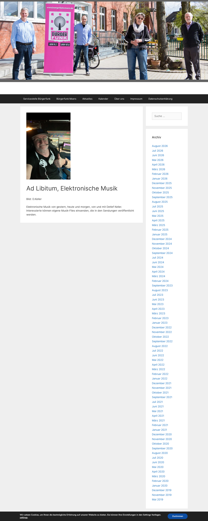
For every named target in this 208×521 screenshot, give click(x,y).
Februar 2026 (160, 173)
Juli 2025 (157, 206)
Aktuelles (87, 98)
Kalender (103, 98)
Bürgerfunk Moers (66, 98)
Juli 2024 (157, 257)
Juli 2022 (157, 350)
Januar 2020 (159, 485)
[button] (4, 40)
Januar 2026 (159, 178)
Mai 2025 (157, 215)
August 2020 (160, 453)
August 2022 (160, 346)
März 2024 (158, 276)
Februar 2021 (160, 425)
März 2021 (158, 420)
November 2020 (162, 439)
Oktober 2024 (160, 248)
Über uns (119, 98)
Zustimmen (177, 516)
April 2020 (158, 471)
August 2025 (160, 201)
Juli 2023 (157, 294)
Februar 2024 (160, 280)
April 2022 (158, 364)
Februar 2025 (160, 229)
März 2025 (158, 225)
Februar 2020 (160, 480)
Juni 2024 (158, 262)
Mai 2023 (158, 304)
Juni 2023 (158, 299)
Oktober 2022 (160, 336)
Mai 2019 (157, 499)
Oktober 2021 (160, 392)
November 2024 (162, 243)
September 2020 (162, 448)
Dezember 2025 (162, 183)
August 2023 (160, 290)
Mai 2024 (158, 266)
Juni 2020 (158, 462)
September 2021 (162, 397)
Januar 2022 (159, 378)
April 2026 (158, 164)
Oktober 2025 (160, 192)
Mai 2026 (158, 160)
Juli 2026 (157, 150)
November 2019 (162, 494)
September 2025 (162, 197)
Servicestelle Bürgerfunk (36, 98)
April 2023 (158, 308)
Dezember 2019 (161, 490)
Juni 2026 (158, 155)
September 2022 (162, 341)
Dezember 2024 (162, 239)
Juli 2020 (157, 457)
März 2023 (158, 313)
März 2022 (158, 369)
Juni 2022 (158, 355)
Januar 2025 (159, 234)
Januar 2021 (159, 429)
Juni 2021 (158, 406)
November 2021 (161, 387)
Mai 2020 (158, 467)
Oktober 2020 (160, 443)
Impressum (136, 98)
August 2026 (160, 145)
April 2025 (158, 220)
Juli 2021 (157, 401)
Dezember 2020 (162, 434)
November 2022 (162, 332)
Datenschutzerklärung (160, 98)
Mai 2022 (157, 359)
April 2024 (158, 271)
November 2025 (162, 187)
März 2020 (158, 476)
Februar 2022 (160, 373)
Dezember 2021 (161, 383)
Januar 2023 (159, 322)
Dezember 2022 (162, 327)
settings (24, 517)
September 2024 (162, 253)
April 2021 (158, 415)
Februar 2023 (160, 318)
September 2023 (162, 285)
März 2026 (158, 169)
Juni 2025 (158, 211)
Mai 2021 (157, 411)
